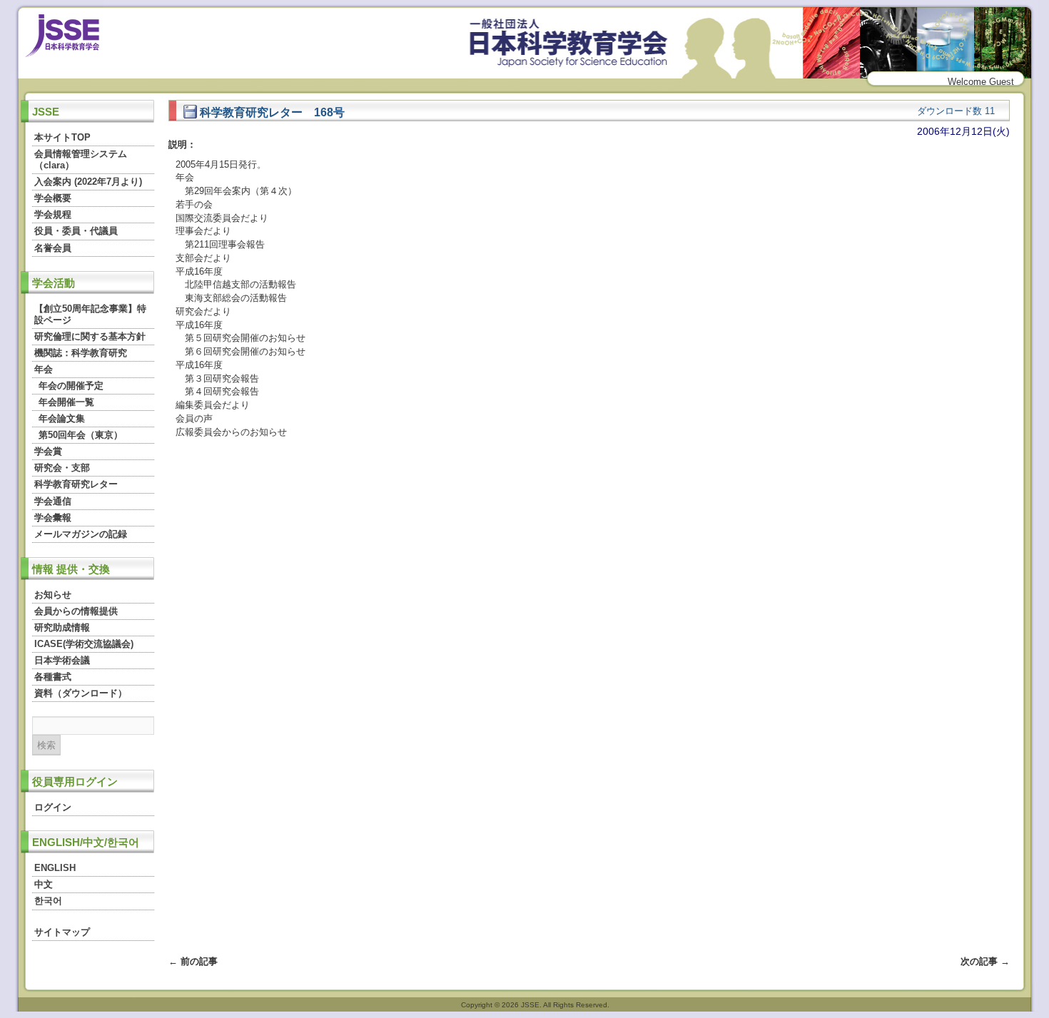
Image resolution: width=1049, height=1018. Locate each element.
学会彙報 (52, 517)
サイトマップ (62, 932)
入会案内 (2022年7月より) (88, 181)
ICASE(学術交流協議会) (83, 643)
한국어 (48, 900)
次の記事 (985, 961)
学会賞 (48, 451)
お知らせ (52, 594)
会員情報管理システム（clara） (80, 159)
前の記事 (193, 961)
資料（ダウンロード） (80, 693)
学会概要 (52, 198)
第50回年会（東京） (81, 434)
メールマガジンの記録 (80, 534)
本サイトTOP (62, 137)
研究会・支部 (62, 467)
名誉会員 (52, 248)
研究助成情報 (62, 627)
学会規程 (52, 214)
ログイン (52, 807)
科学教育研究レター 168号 (271, 112)
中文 (43, 884)
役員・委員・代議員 (76, 230)
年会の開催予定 (71, 385)
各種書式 (52, 676)
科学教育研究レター (76, 484)
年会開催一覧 (66, 402)
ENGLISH (55, 867)
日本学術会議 (62, 660)
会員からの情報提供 (76, 611)
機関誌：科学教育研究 (80, 352)
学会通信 (52, 501)
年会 (43, 369)
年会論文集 (62, 418)
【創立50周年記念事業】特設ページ (90, 314)
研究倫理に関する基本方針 (90, 336)
